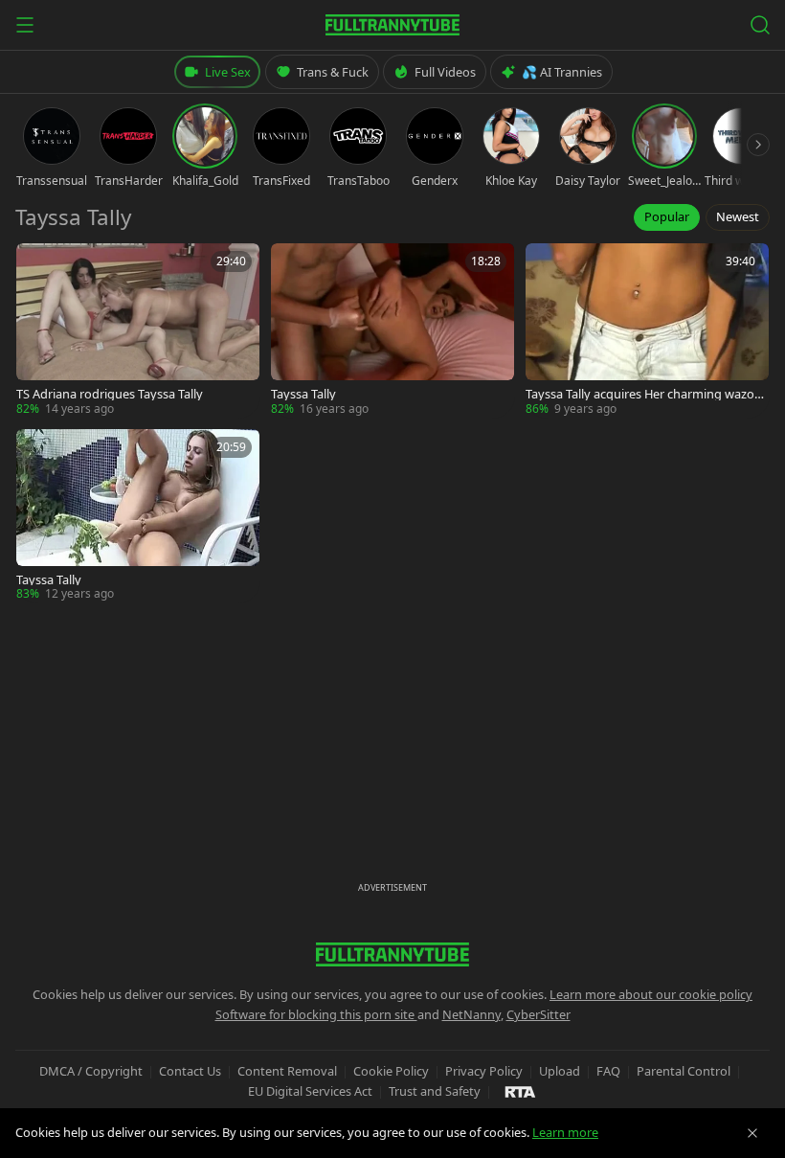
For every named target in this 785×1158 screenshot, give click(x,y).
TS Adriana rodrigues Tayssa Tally (109, 394)
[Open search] (760, 25)
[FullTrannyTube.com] (392, 24)
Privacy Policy (484, 1070)
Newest (737, 216)
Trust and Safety (435, 1091)
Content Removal (287, 1070)
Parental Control (683, 1070)
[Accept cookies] (752, 1133)
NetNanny (471, 1014)
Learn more (565, 1132)
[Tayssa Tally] (392, 330)
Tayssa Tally (303, 394)
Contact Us (190, 1070)
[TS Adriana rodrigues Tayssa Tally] (137, 330)
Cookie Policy (391, 1070)
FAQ (608, 1070)
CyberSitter (538, 1014)
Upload (559, 1070)
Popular (666, 216)
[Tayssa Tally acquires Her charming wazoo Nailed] (647, 330)
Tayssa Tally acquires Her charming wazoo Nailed (644, 394)
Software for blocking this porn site (316, 1014)
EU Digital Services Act (310, 1091)
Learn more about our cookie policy (651, 994)
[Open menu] (25, 25)
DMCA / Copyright (91, 1070)
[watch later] (37, 264)
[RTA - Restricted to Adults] (520, 1091)
